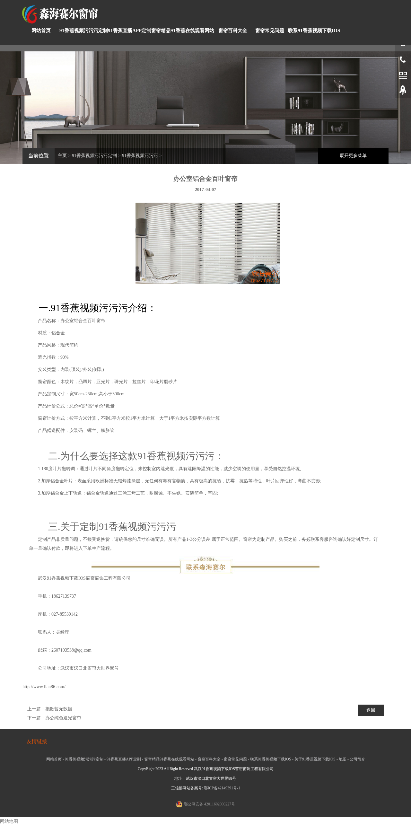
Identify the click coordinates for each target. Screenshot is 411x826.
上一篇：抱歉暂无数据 (49, 709)
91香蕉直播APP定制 (129, 30)
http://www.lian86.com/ (44, 686)
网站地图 (9, 821)
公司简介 (357, 759)
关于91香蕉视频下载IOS (315, 759)
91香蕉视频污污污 (140, 155)
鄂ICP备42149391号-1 (222, 788)
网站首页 (41, 30)
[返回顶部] (403, 91)
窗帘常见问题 (269, 30)
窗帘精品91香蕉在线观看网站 (182, 30)
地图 (342, 759)
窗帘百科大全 (232, 30)
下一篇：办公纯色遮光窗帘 (54, 718)
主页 (62, 155)
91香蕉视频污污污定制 (83, 30)
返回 (370, 710)
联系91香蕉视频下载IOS (314, 30)
